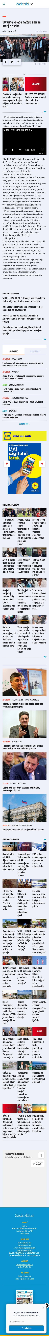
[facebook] (6, 62)
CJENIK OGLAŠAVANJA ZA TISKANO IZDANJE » (24, 1255)
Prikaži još (24, 424)
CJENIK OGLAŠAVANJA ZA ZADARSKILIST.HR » (24, 1253)
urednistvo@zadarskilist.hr (24, 1264)
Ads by (41, 153)
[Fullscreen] (42, 150)
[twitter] (12, 62)
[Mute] (20, 150)
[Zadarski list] (24, 4)
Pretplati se (26, 1328)
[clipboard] (18, 62)
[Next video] (13, 150)
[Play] (6, 150)
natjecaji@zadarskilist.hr (24, 1250)
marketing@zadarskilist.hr (27, 1248)
